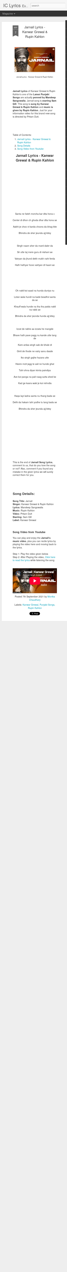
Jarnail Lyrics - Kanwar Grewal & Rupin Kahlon (34, 32)
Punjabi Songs (47, 604)
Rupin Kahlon (35, 608)
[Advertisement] (35, 191)
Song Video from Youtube (30, 148)
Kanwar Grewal (30, 604)
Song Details (23, 145)
